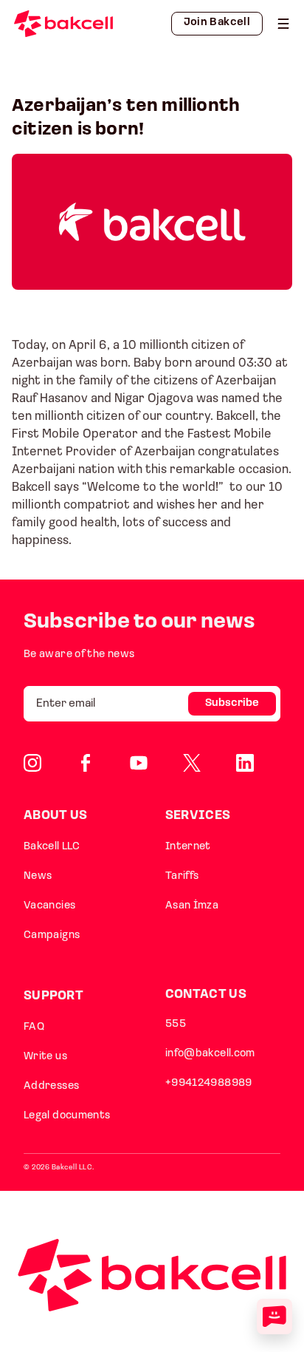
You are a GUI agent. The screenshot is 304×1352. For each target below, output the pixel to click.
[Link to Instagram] (32, 763)
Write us (45, 1056)
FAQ (34, 1027)
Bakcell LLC (52, 846)
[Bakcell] (283, 23)
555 (175, 1024)
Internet (188, 846)
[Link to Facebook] (85, 763)
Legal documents (67, 1115)
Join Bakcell (217, 22)
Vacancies (49, 905)
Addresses (51, 1086)
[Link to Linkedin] (245, 763)
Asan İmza (191, 905)
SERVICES (197, 815)
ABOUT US (55, 815)
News (38, 876)
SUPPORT (53, 996)
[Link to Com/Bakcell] (192, 763)
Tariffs (182, 876)
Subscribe (232, 703)
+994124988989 (208, 1083)
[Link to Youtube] (139, 763)
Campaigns (52, 935)
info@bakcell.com (210, 1053)
